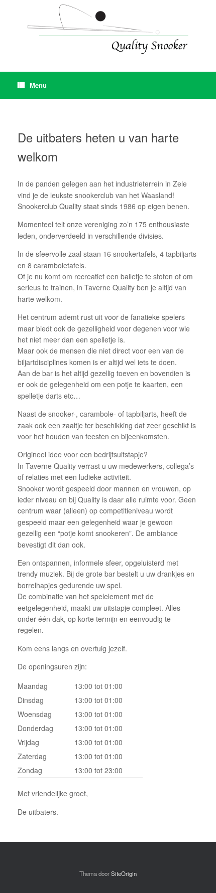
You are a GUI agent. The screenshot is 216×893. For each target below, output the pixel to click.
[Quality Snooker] (108, 28)
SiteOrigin (124, 873)
